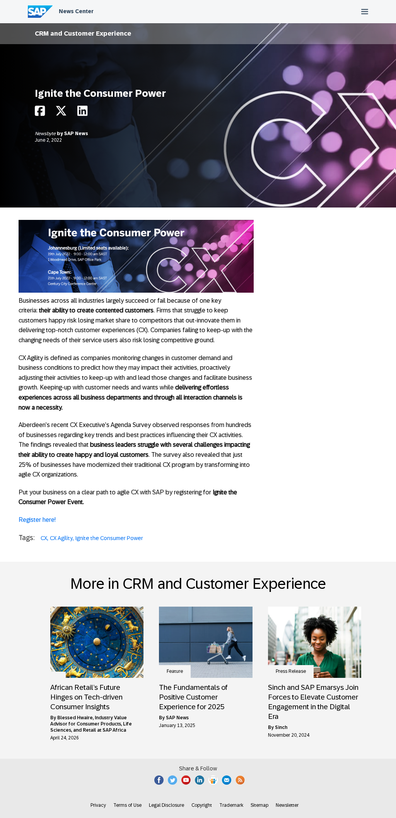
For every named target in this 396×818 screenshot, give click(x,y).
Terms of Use (127, 805)
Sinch (281, 727)
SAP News (76, 133)
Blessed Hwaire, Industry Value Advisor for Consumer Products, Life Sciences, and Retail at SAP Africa (91, 724)
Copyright (201, 805)
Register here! (37, 519)
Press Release (291, 671)
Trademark (231, 805)
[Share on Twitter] (61, 113)
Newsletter (287, 805)
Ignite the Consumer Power (109, 538)
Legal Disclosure (166, 805)
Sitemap (259, 805)
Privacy (98, 805)
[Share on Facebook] (40, 113)
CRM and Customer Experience (83, 33)
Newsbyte (46, 133)
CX (44, 538)
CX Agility (61, 538)
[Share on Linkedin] (82, 113)
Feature (175, 671)
